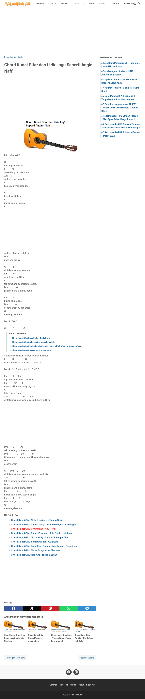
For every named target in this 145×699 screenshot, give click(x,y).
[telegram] (87, 608)
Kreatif (52, 4)
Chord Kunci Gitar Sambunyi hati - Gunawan (34, 542)
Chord (114, 4)
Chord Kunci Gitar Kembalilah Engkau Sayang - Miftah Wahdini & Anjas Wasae (47, 346)
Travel (102, 4)
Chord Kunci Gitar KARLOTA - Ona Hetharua (31, 350)
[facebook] (13, 608)
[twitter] (32, 608)
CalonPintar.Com (76, 695)
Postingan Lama (87, 658)
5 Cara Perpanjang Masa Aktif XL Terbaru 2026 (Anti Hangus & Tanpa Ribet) (119, 107)
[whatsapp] (68, 608)
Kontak (73, 685)
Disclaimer (90, 685)
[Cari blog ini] (139, 3)
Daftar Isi (64, 685)
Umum (39, 4)
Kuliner (65, 4)
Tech (91, 4)
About (81, 685)
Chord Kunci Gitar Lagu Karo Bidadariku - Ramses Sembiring (44, 546)
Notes (127, 4)
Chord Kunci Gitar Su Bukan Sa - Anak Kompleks (33, 342)
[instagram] (76, 672)
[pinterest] (50, 608)
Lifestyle (79, 4)
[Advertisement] (72, 31)
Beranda (53, 685)
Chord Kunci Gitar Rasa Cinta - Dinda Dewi (31, 338)
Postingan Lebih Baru (15, 658)
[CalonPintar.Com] (17, 3)
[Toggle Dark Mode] (135, 3)
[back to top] (139, 692)
